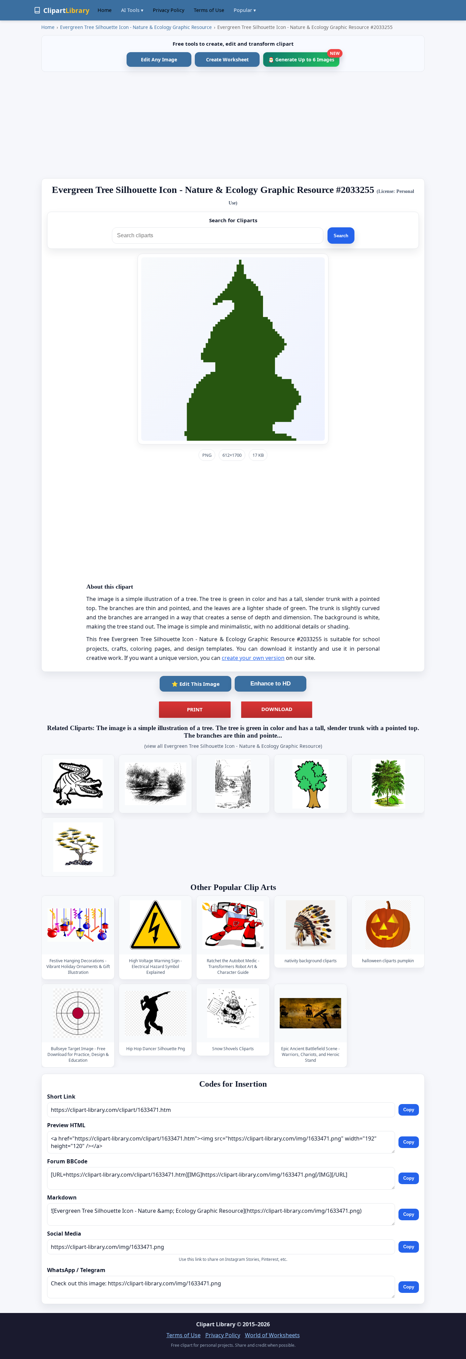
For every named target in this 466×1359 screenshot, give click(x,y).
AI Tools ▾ (132, 10)
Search (341, 235)
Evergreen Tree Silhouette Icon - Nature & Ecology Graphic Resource (136, 27)
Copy (408, 1110)
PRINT (195, 709)
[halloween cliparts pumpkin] (388, 925)
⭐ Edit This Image (196, 683)
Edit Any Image (159, 59)
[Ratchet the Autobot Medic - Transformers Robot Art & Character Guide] (233, 925)
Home (105, 10)
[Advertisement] (233, 125)
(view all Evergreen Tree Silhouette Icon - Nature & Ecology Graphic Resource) (233, 746)
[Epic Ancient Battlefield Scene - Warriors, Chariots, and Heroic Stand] (310, 1013)
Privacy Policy (168, 10)
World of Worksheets (272, 1335)
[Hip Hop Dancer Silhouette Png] (155, 1013)
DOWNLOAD (276, 709)
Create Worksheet (227, 59)
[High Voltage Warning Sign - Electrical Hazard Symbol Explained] (155, 925)
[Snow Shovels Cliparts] (233, 1013)
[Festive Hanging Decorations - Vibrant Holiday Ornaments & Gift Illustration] (78, 925)
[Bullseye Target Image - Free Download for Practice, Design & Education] (78, 1013)
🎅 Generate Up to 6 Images (303, 57)
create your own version (253, 658)
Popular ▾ (245, 10)
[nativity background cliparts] (310, 925)
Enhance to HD (270, 683)
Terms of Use (209, 10)
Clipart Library (215, 1324)
